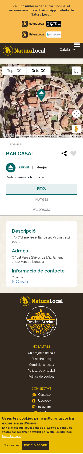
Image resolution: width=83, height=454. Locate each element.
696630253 (20, 281)
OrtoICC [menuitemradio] (38, 70)
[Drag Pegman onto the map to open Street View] (76, 129)
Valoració (41, 209)
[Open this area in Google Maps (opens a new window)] (8, 135)
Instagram (44, 406)
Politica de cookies (41, 376)
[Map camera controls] (76, 114)
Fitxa (41, 188)
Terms (78, 137)
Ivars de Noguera (30, 177)
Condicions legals (41, 364)
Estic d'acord (35, 445)
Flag (73, 154)
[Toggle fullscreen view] (76, 70)
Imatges (41, 199)
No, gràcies (11, 445)
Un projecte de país (41, 353)
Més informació (11, 436)
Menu (76, 44)
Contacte (44, 394)
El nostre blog (41, 358)
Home (24, 51)
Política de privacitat (41, 370)
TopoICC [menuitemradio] (14, 70)
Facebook (44, 400)
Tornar (15, 144)
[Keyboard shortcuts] (17, 136)
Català (65, 50)
